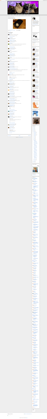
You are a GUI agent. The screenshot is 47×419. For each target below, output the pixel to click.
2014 (34, 128)
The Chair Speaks (35, 183)
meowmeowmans (11, 63)
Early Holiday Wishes (35, 279)
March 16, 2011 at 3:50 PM (11, 94)
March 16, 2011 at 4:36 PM (11, 98)
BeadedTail (10, 79)
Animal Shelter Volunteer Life (35, 213)
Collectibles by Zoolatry (36, 362)
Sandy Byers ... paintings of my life (35, 357)
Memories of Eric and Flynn (12, 102)
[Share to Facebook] (19, 30)
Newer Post (9, 135)
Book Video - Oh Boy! (35, 275)
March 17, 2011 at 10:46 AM (12, 122)
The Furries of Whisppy (35, 307)
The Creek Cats (35, 298)
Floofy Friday (34, 263)
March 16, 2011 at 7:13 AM (11, 49)
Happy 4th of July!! (35, 270)
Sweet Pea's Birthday (36, 79)
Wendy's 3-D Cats (35, 242)
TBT (33, 305)
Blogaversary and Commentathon (37, 85)
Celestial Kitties (35, 219)
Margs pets (34, 349)
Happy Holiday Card (35, 310)
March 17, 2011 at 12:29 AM (12, 117)
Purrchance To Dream (35, 251)
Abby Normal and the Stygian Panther (35, 312)
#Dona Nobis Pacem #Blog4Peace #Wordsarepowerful (35, 256)
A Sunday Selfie (34, 240)
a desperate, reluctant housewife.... (35, 283)
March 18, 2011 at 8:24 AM (11, 131)
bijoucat (34, 375)
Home (19, 135)
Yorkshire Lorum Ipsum (35, 347)
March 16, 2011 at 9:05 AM (11, 67)
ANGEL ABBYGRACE (11, 105)
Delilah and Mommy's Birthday (36, 63)
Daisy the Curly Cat (35, 329)
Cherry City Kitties (35, 293)
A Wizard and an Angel (35, 208)
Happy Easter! (34, 214)
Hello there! (34, 232)
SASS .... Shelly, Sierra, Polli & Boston (35, 332)
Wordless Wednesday (35, 140)
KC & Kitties (34, 342)
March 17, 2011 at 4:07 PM (11, 125)
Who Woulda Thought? (35, 181)
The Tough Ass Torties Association (35, 390)
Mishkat (34, 403)
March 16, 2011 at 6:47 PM (11, 101)
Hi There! (34, 261)
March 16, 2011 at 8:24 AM (11, 59)
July (34, 136)
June (34, 137)
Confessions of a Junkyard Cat (35, 318)
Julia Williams (10, 86)
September (35, 134)
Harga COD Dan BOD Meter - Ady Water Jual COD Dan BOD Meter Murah (36, 303)
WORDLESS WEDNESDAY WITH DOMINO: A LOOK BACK (35, 243)
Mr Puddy (10, 37)
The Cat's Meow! (35, 260)
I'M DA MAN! (34, 373)
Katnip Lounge (35, 265)
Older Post (29, 135)
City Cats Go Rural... (35, 289)
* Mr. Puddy (34, 272)
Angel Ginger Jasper (11, 54)
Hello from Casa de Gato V (35, 211)
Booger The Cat (35, 224)
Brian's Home (34, 189)
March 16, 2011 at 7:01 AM (11, 46)
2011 (33, 131)
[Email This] (17, 30)
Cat (9, 60)
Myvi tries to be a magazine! (36, 365)
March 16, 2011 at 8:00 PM (11, 109)
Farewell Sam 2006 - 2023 (35, 222)
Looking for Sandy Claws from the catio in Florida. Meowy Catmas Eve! (35, 252)
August (34, 135)
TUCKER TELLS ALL (35, 344)
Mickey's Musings (35, 202)
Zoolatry (34, 192)
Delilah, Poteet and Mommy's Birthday (36, 91)
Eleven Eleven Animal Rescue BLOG (35, 380)
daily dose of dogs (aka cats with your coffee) (35, 226)
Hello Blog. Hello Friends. (35, 284)
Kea (9, 50)
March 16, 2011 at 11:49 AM (12, 78)
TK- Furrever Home (35, 321)
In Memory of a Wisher (35, 227)
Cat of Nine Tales (35, 402)
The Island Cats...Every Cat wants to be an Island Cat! (35, 186)
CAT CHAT (34, 198)
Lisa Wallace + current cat (12, 40)
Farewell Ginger (34, 268)
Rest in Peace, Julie (35, 296)
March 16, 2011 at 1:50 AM (11, 36)
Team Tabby (34, 248)
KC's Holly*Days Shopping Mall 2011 (35, 369)
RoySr (10, 33)
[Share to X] (18, 30)
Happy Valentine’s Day (35, 327)
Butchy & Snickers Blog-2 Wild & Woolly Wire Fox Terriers (35, 405)
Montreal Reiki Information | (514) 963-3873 (35, 216)
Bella (35, 48)
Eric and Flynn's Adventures (35, 205)
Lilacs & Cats (34, 286)
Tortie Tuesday (36, 95)
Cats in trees (34, 337)
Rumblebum (34, 281)
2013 (34, 129)
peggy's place (34, 367)
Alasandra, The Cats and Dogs (12, 110)
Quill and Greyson (11, 113)
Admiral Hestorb (11, 126)
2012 (34, 130)
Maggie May (34, 360)
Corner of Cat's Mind (35, 258)
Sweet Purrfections (35, 229)
